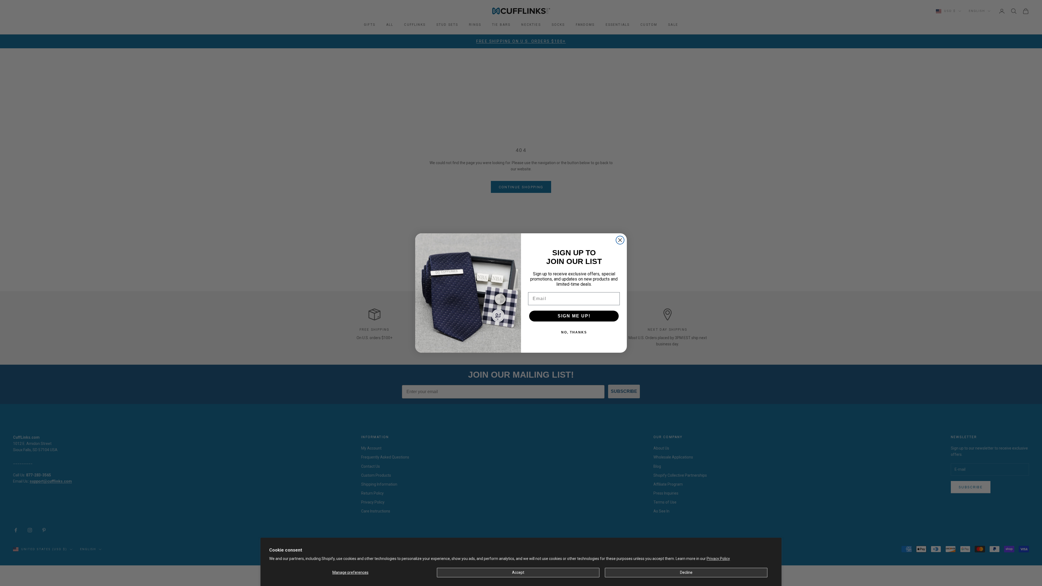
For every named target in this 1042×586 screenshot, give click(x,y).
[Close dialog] (620, 240)
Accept (518, 572)
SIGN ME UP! (574, 316)
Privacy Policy (718, 558)
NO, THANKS (574, 332)
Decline (686, 572)
